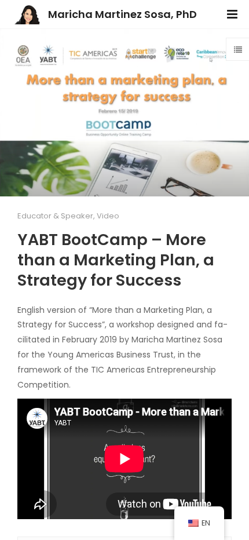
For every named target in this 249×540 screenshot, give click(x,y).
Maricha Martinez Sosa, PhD (122, 14)
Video (108, 215)
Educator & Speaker (55, 215)
